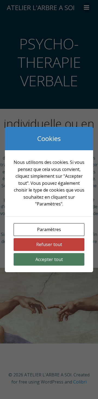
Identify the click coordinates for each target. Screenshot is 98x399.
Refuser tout (49, 244)
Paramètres (49, 229)
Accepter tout (49, 259)
